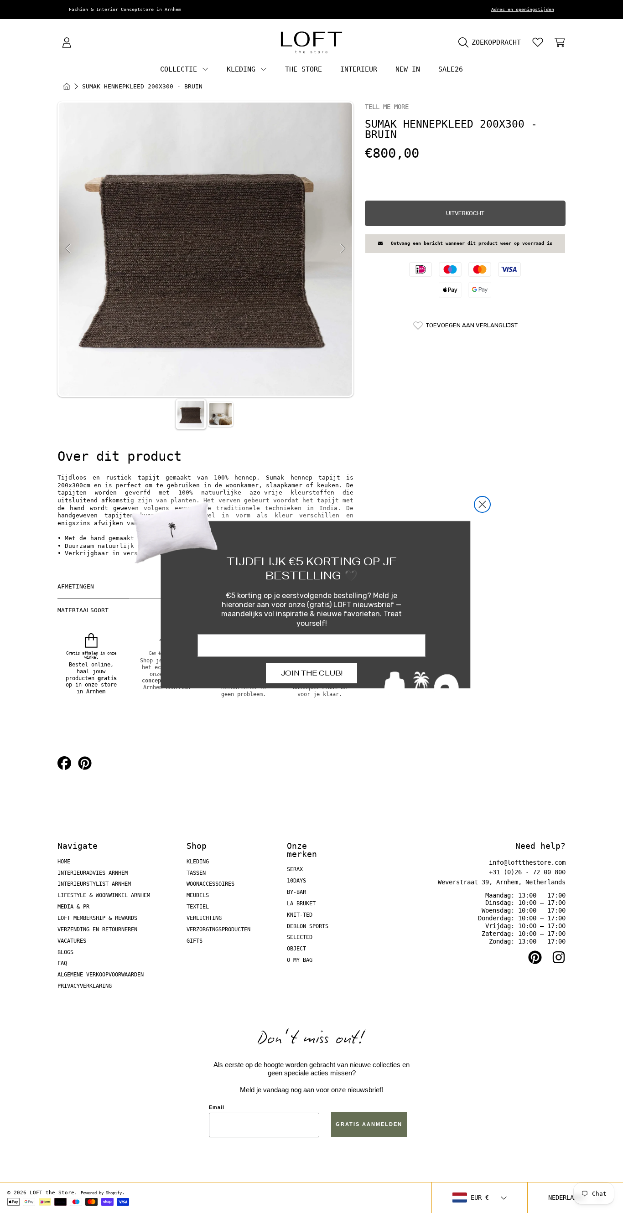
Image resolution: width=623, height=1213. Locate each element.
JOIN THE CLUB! (312, 673)
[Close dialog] (482, 504)
